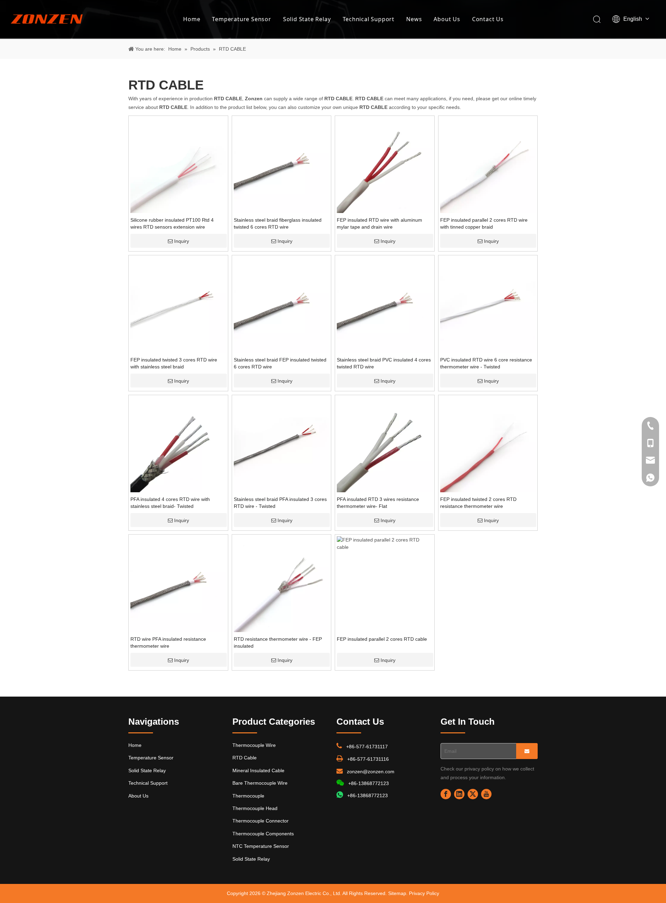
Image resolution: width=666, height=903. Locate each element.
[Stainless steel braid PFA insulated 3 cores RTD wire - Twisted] (282, 444)
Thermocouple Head (255, 808)
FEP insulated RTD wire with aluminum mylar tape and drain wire (379, 223)
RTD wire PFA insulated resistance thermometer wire (168, 642)
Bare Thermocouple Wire (260, 783)
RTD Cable (244, 757)
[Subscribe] (527, 751)
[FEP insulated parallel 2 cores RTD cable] (385, 543)
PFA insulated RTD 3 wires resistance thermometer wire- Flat (378, 502)
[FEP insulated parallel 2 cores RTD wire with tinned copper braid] (488, 165)
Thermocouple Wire (254, 745)
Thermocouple (248, 796)
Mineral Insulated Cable (258, 770)
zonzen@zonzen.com (370, 771)
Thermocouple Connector (260, 821)
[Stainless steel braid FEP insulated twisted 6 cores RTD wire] (282, 304)
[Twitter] (473, 794)
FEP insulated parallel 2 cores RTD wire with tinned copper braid (484, 223)
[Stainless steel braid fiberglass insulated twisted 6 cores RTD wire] (282, 165)
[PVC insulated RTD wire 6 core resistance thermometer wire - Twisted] (488, 304)
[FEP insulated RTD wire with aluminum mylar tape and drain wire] (385, 165)
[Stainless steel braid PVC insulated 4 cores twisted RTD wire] (385, 304)
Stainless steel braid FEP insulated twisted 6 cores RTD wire (280, 363)
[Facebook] (446, 794)
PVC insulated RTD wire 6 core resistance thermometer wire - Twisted (486, 363)
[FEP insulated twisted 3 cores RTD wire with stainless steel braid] (178, 304)
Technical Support (369, 19)
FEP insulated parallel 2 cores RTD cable (382, 639)
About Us (447, 19)
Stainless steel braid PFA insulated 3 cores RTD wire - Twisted (280, 502)
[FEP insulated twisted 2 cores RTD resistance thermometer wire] (488, 444)
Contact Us (488, 19)
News (414, 19)
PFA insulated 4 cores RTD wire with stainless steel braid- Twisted (170, 502)
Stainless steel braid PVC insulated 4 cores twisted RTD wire (384, 363)
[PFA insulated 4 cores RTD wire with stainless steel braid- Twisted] (178, 444)
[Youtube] (486, 794)
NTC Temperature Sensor (260, 846)
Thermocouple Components (263, 833)
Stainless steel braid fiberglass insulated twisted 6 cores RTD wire (278, 223)
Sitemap (397, 893)
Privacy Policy (424, 893)
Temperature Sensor (241, 19)
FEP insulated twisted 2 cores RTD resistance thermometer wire (478, 502)
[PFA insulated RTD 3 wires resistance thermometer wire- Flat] (385, 444)
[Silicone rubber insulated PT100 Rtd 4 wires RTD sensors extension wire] (178, 165)
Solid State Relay (307, 19)
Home (191, 19)
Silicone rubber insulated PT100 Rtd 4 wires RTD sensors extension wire (172, 223)
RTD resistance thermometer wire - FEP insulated (278, 642)
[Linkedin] (459, 794)
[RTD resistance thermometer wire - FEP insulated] (282, 584)
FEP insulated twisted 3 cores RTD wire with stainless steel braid (173, 363)
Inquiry (181, 241)
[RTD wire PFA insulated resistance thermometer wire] (178, 584)
